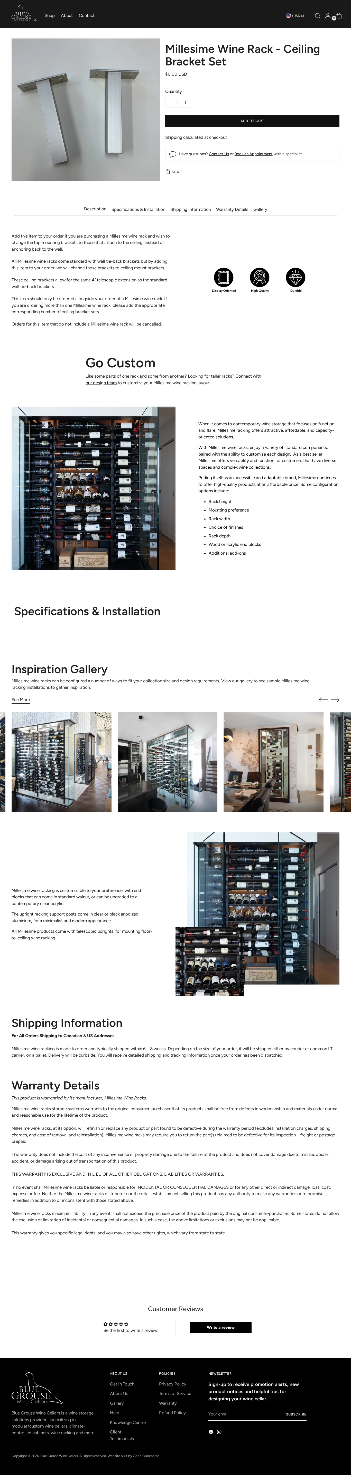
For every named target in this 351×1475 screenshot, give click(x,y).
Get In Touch (122, 1383)
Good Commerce (146, 1456)
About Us (119, 1393)
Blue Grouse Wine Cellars (59, 1456)
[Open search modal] (317, 16)
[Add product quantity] (170, 102)
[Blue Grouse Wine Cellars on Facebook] (211, 1433)
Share (178, 172)
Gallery (260, 209)
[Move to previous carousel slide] (323, 699)
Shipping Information (190, 209)
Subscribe (296, 1414)
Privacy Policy (172, 1383)
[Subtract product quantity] (185, 102)
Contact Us (219, 154)
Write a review (221, 1327)
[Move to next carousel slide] (335, 699)
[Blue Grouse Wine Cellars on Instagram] (220, 1433)
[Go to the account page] (326, 16)
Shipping (173, 137)
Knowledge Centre (128, 1422)
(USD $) (298, 16)
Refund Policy (172, 1412)
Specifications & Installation (138, 209)
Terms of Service (175, 1393)
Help (114, 1412)
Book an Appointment (254, 154)
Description (95, 208)
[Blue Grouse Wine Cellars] (24, 13)
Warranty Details (232, 209)
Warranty (168, 1403)
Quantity (173, 91)
